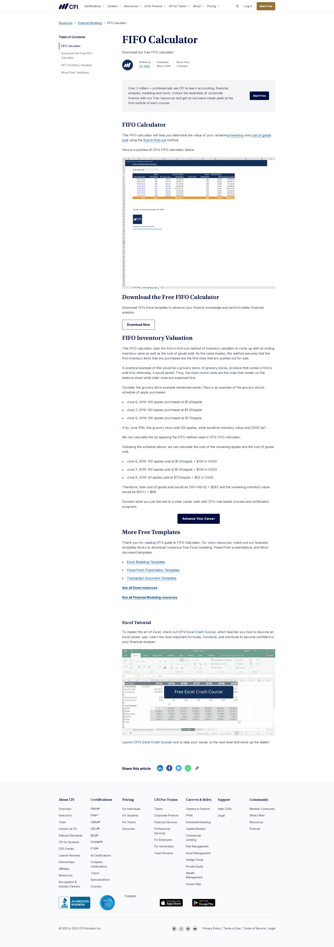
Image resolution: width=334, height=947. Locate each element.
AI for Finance (153, 6)
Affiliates (64, 868)
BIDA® (94, 835)
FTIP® (94, 848)
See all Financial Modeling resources (149, 597)
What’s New (257, 815)
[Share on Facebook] (169, 770)
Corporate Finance (166, 815)
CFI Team (144, 66)
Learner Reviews (69, 855)
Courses (96, 886)
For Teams (129, 822)
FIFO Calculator (71, 46)
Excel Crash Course (201, 632)
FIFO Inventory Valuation (76, 65)
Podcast (255, 828)
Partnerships (67, 862)
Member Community (262, 808)
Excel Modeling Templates (146, 562)
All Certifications (101, 855)
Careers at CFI (68, 828)
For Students (130, 815)
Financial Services (165, 822)
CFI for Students (69, 842)
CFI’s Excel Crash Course (152, 742)
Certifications (92, 6)
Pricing (211, 6)
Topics (95, 873)
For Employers (163, 839)
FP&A (189, 815)
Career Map (193, 884)
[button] (237, 6)
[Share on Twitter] (179, 770)
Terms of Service (255, 928)
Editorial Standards (71, 835)
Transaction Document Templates (151, 578)
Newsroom (65, 875)
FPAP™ (95, 815)
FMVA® (95, 808)
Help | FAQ (225, 808)
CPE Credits (66, 848)
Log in (248, 6)
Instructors (65, 815)
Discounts (128, 828)
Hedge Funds (194, 859)
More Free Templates (75, 72)
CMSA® (95, 822)
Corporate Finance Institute (69, 6)
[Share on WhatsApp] (188, 770)
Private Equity (194, 866)
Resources (131, 6)
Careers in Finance (198, 808)
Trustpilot (130, 896)
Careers (112, 6)
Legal (221, 815)
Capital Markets (196, 828)
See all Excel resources (139, 588)
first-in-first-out (154, 140)
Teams (158, 808)
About (197, 6)
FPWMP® (97, 842)
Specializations (100, 879)
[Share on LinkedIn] (160, 770)
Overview (65, 808)
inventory (237, 135)
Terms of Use (232, 928)
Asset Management (198, 853)
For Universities (164, 846)
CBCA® (95, 828)
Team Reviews (163, 853)
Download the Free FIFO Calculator (76, 55)
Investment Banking (198, 822)
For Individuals (131, 808)
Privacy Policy (212, 928)
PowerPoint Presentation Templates (153, 570)
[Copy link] (197, 770)
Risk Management (197, 846)
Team (62, 822)
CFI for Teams (178, 6)
